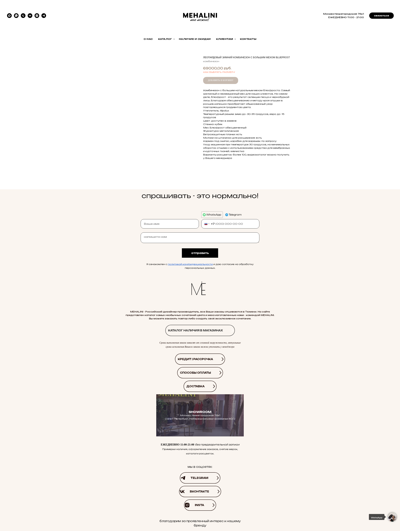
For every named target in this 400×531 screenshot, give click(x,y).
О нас (148, 39)
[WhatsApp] (16, 15)
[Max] (9, 15)
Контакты (248, 39)
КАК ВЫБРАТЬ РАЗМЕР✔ (219, 72)
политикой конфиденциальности (190, 264)
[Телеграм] (43, 15)
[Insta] (37, 15)
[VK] (30, 15)
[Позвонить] (23, 15)
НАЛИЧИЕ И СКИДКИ (195, 39)
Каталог (165, 39)
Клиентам (225, 39)
